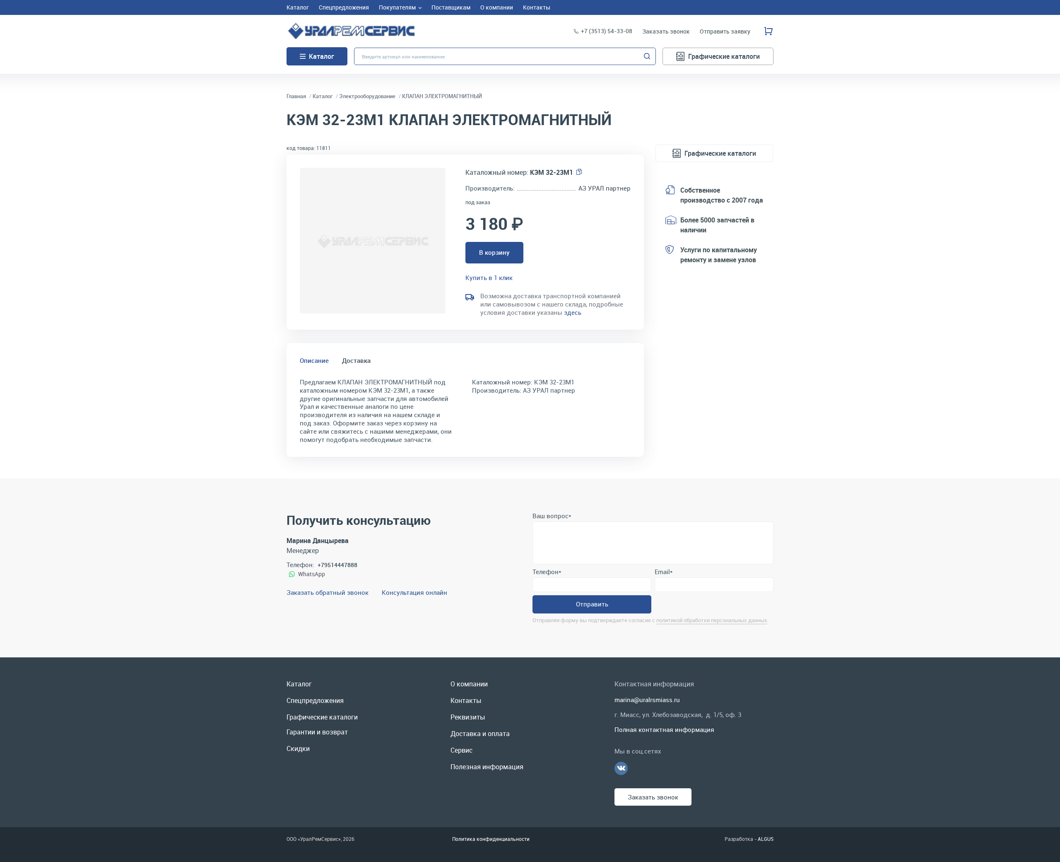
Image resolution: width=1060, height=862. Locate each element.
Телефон (546, 571)
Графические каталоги (724, 56)
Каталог (321, 56)
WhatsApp (311, 574)
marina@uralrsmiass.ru (647, 699)
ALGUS (765, 838)
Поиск (647, 56)
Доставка (356, 360)
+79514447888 (337, 565)
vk (621, 768)
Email (663, 571)
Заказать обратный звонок (328, 592)
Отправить (592, 604)
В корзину (494, 252)
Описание (314, 360)
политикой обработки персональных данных (711, 620)
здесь (572, 312)
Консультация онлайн (414, 592)
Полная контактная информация (664, 729)
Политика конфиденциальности (491, 838)
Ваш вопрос (551, 516)
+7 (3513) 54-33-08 (606, 31)
